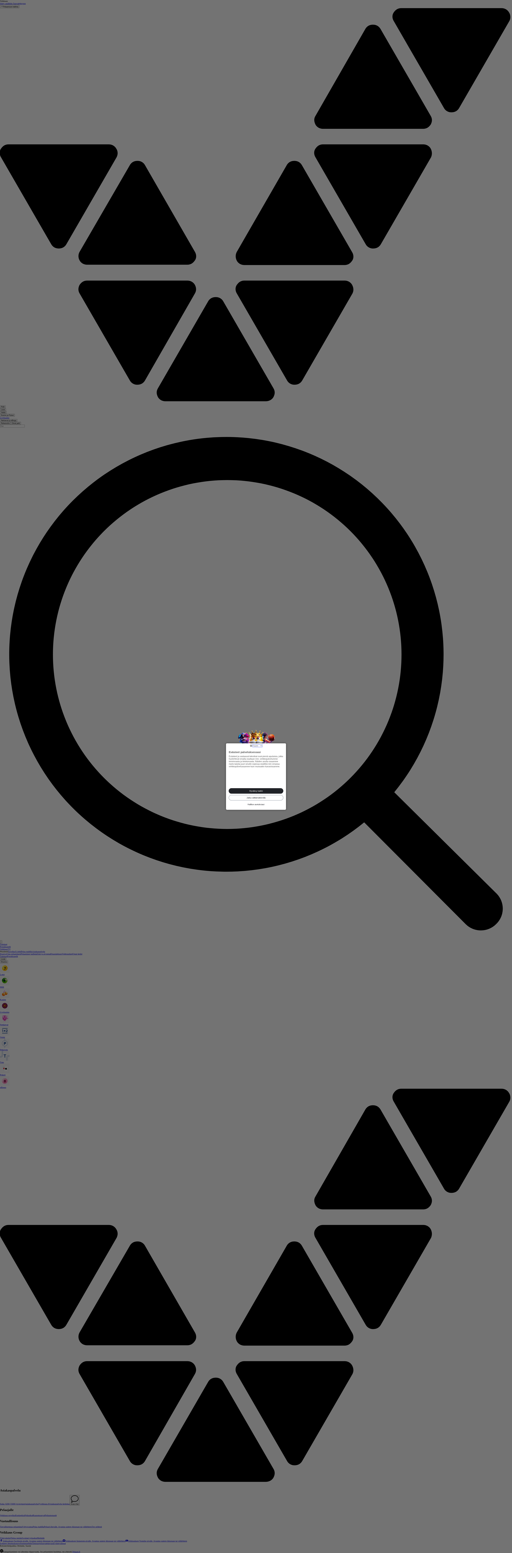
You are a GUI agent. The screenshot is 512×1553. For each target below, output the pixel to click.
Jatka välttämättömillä (256, 798)
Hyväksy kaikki (256, 791)
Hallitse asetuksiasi (256, 804)
